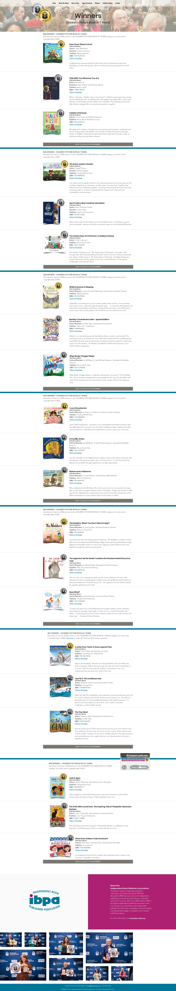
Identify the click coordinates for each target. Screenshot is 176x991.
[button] (107, 3)
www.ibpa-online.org (137, 918)
